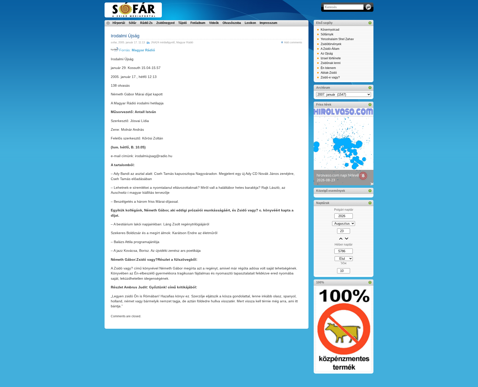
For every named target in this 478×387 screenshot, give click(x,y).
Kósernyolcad (330, 29)
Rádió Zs (146, 23)
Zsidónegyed (165, 23)
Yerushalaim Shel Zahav (337, 39)
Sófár (132, 23)
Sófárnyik (327, 34)
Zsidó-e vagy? (330, 77)
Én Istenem (328, 68)
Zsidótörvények (331, 44)
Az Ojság (327, 53)
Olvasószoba (232, 23)
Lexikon (250, 23)
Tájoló (182, 23)
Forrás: (136, 50)
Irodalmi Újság (125, 35)
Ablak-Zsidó (329, 72)
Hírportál (119, 23)
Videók (214, 23)
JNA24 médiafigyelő (163, 42)
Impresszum (268, 23)
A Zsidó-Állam (330, 49)
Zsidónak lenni (331, 63)
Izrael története (331, 58)
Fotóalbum (197, 23)
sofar (114, 42)
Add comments (293, 42)
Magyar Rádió (184, 42)
